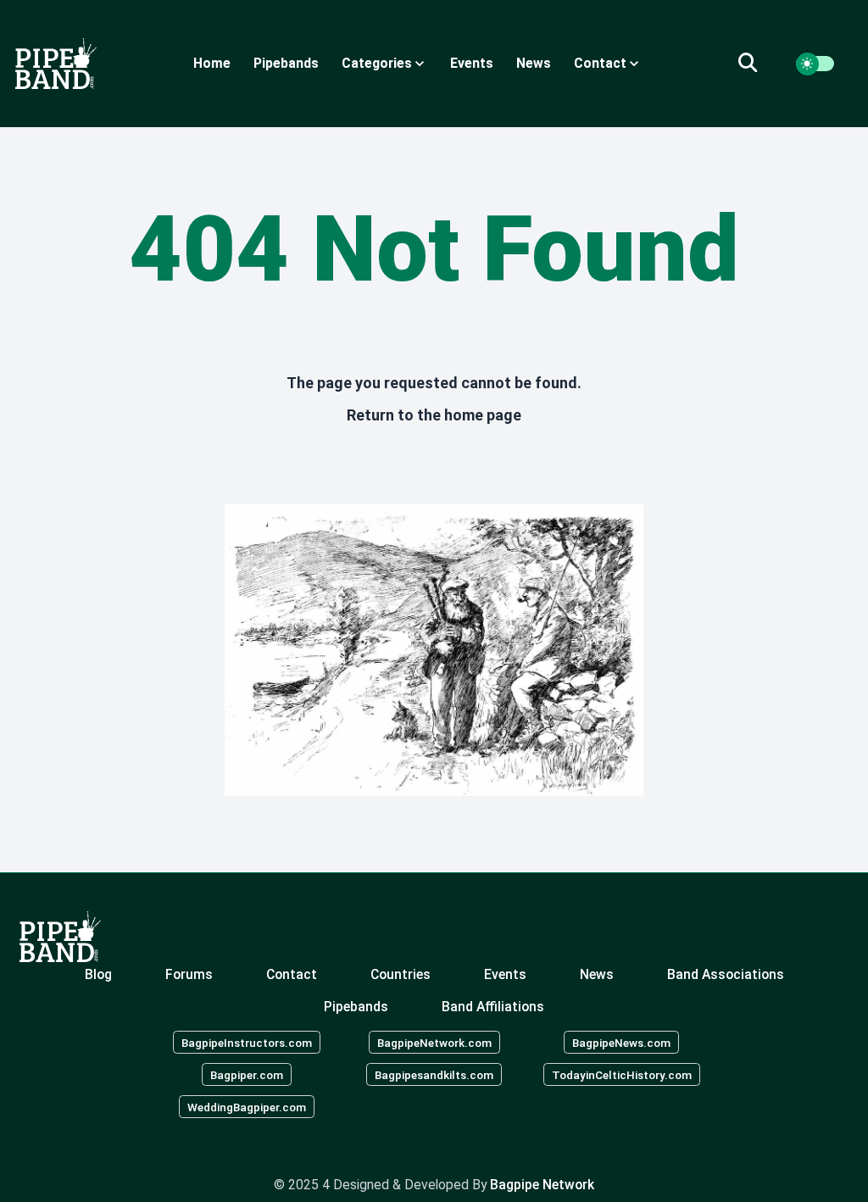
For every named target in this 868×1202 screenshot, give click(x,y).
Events (471, 63)
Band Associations (725, 974)
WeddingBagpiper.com (246, 1107)
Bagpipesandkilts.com (434, 1075)
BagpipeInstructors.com (246, 1042)
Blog (98, 974)
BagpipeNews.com (621, 1042)
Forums (189, 974)
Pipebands (286, 63)
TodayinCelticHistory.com (622, 1075)
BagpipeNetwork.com (434, 1042)
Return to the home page (434, 415)
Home (212, 63)
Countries (400, 974)
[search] (757, 63)
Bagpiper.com (246, 1075)
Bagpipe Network (542, 1185)
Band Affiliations (493, 1007)
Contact (291, 974)
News (533, 63)
